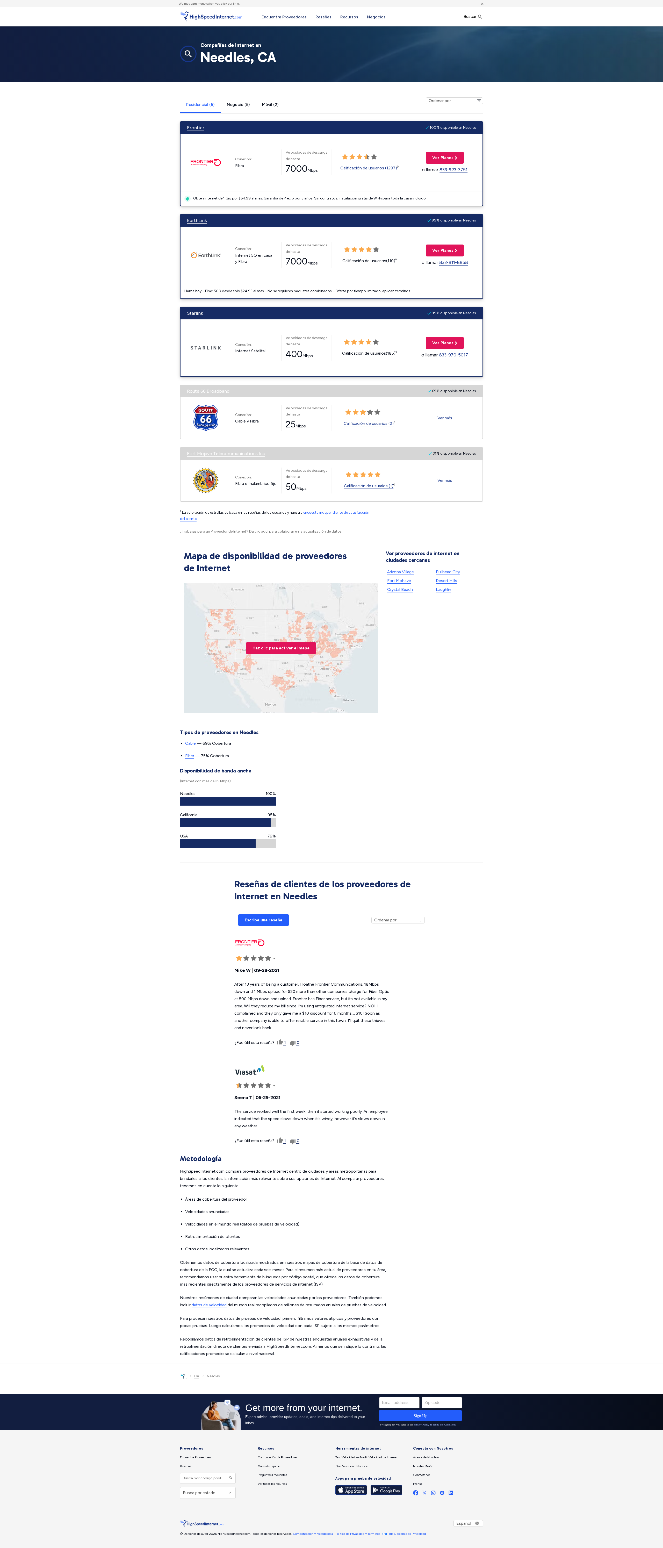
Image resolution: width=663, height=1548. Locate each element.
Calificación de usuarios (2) (369, 423)
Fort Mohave (399, 580)
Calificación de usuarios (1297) (368, 168)
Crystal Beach (400, 589)
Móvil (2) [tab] (270, 104)
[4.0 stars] (366, 157)
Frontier (195, 128)
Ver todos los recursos (272, 1484)
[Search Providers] (230, 1478)
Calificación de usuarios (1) (368, 485)
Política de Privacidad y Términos (357, 1534)
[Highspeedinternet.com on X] (424, 1494)
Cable (190, 743)
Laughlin (443, 589)
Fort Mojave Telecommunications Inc (226, 453)
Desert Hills (446, 580)
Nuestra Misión (423, 1466)
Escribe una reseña (263, 920)
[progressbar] (228, 801)
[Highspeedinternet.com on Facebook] (415, 1494)
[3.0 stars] (359, 157)
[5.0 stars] (374, 157)
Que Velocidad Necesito (351, 1466)
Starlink (195, 313)
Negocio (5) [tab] (238, 104)
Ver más (444, 417)
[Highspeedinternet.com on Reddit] (442, 1494)
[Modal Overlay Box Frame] (331, 1412)
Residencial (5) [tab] (200, 104)
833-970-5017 (453, 355)
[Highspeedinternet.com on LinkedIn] (450, 1494)
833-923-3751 (453, 170)
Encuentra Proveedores (284, 17)
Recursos (349, 17)
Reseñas (323, 17)
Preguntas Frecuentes (272, 1475)
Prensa (417, 1484)
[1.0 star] (345, 157)
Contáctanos (421, 1475)
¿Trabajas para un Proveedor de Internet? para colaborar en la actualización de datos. (261, 531)
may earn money (195, 3)
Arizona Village (400, 571)
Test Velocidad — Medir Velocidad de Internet (366, 1457)
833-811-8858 (453, 262)
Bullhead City (448, 571)
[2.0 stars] (352, 157)
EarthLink (197, 220)
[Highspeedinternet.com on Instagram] (433, 1494)
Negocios (376, 17)
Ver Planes (439, 157)
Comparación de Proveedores (277, 1457)
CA (196, 1376)
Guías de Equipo (269, 1466)
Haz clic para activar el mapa (281, 648)
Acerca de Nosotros (426, 1457)
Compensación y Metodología (313, 1534)
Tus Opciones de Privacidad (407, 1534)
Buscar (470, 16)
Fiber (189, 755)
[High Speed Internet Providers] (211, 16)
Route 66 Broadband (208, 391)
